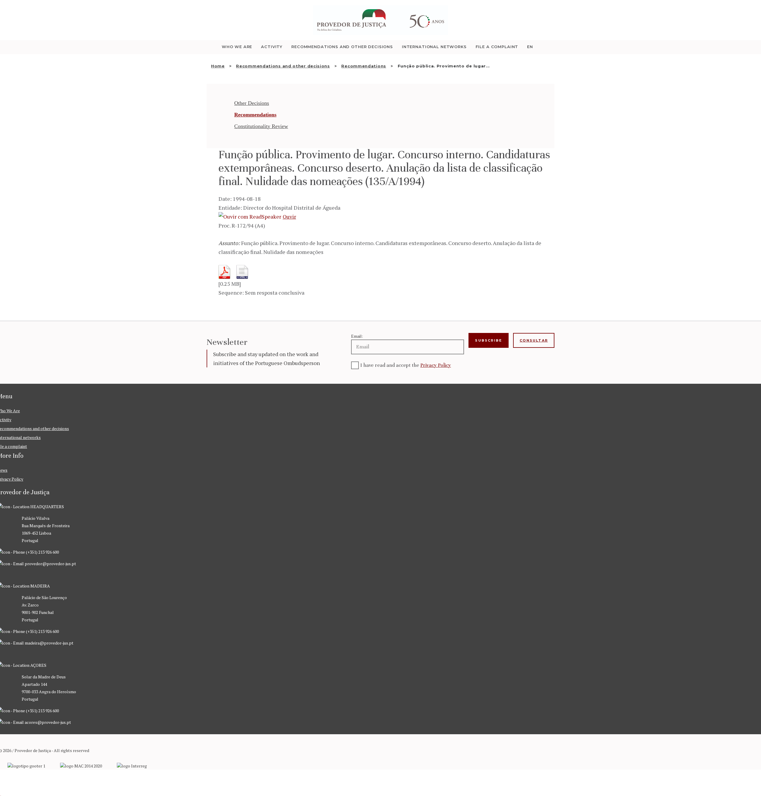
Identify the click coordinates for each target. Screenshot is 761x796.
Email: (357, 336)
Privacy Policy (435, 365)
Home (218, 66)
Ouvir (289, 216)
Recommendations (363, 66)
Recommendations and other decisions (283, 66)
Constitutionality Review (261, 126)
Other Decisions (251, 103)
